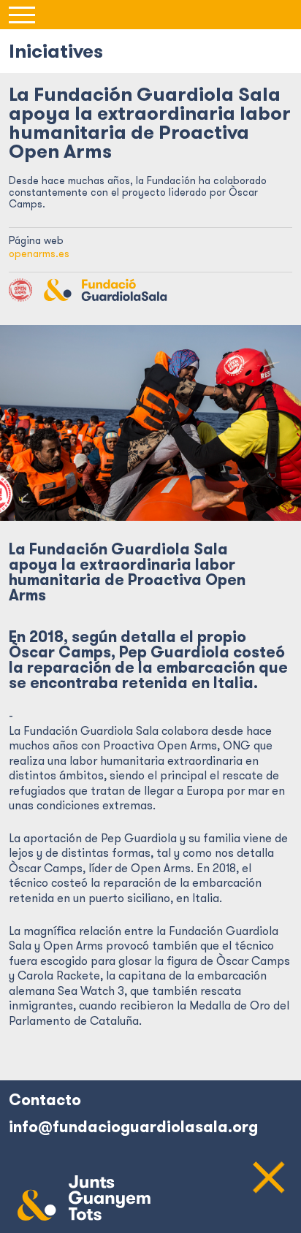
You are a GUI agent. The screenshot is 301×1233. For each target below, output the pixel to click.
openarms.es (39, 253)
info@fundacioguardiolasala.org (133, 1127)
